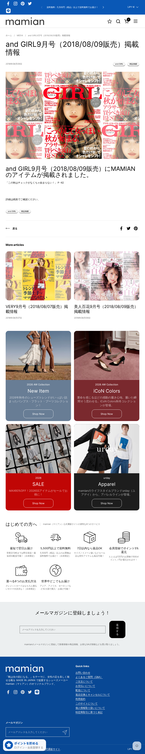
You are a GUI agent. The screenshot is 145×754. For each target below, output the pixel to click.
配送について (83, 690)
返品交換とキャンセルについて (93, 694)
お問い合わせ (83, 672)
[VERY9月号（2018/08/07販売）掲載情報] (38, 276)
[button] (118, 21)
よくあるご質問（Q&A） (89, 676)
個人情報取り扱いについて (90, 707)
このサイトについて (87, 703)
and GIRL (119, 64)
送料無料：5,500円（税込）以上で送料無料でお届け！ (72, 7)
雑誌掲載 (133, 64)
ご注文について (84, 681)
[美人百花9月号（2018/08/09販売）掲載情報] (106, 276)
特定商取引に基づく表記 (89, 712)
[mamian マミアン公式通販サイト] (25, 21)
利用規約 (80, 698)
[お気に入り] (109, 21)
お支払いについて (85, 685)
